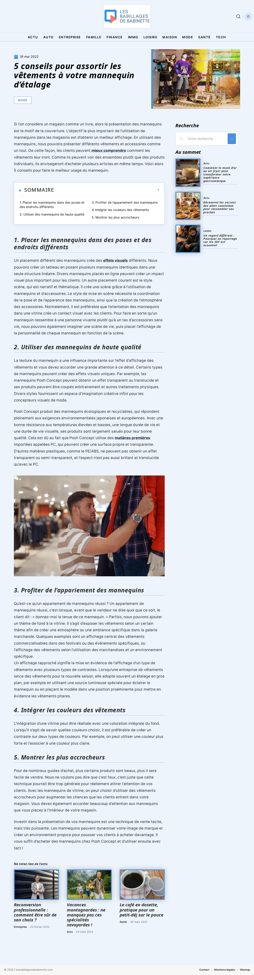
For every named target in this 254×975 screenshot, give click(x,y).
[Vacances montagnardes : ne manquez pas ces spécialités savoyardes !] (89, 885)
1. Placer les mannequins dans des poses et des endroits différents (52, 204)
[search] (238, 16)
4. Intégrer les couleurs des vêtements (120, 210)
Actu (70, 931)
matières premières (132, 438)
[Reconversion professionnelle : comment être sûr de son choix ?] (36, 885)
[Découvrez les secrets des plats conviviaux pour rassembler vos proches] (188, 205)
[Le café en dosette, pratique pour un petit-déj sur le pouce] (142, 885)
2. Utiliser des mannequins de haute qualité (52, 214)
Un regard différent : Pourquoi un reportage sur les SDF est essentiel (220, 240)
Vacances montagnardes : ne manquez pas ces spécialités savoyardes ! (86, 915)
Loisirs (207, 230)
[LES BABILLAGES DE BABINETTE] (127, 16)
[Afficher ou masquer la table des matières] (107, 190)
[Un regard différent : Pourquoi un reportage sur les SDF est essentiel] (188, 238)
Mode (22, 100)
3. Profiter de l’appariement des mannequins (125, 202)
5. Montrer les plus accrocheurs (115, 217)
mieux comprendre (108, 150)
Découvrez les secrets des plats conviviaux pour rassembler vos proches (219, 207)
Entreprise (20, 926)
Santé (123, 921)
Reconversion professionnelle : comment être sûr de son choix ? (35, 912)
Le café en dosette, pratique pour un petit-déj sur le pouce (141, 909)
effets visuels (115, 260)
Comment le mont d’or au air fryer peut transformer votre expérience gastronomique (220, 174)
